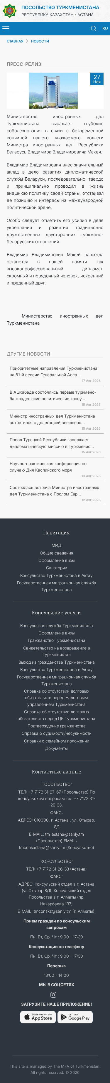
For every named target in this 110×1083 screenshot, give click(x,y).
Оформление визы (56, 560)
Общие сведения (56, 552)
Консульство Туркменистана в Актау (56, 575)
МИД (56, 545)
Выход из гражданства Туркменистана (56, 662)
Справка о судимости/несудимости (57, 733)
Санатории (56, 567)
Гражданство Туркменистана (56, 640)
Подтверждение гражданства (57, 725)
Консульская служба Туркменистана (56, 625)
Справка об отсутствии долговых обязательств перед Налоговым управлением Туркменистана (56, 697)
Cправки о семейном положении (56, 740)
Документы (56, 748)
